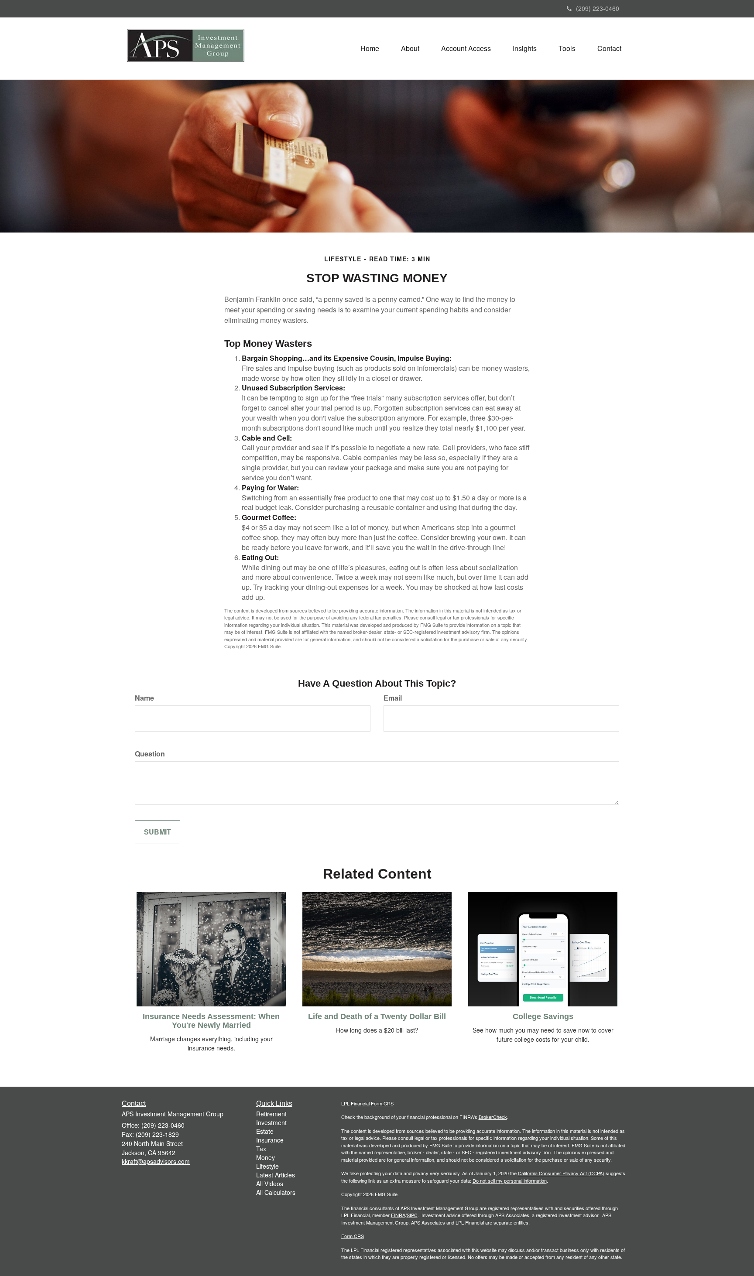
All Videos (269, 1183)
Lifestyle (267, 1166)
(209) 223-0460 (597, 8)
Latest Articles (275, 1174)
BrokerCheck (493, 1116)
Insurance (270, 1140)
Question (150, 754)
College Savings (543, 1016)
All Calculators (275, 1192)
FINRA (398, 1214)
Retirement (271, 1113)
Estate (265, 1131)
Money (265, 1157)
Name (144, 698)
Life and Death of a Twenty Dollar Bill (377, 1016)
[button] (410, 48)
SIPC (412, 1214)
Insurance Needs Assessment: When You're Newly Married (211, 1021)
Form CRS (352, 1235)
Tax (261, 1148)
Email (393, 698)
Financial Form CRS (372, 1103)
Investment (271, 1122)
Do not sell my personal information (510, 1180)
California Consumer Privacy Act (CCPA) (561, 1173)
